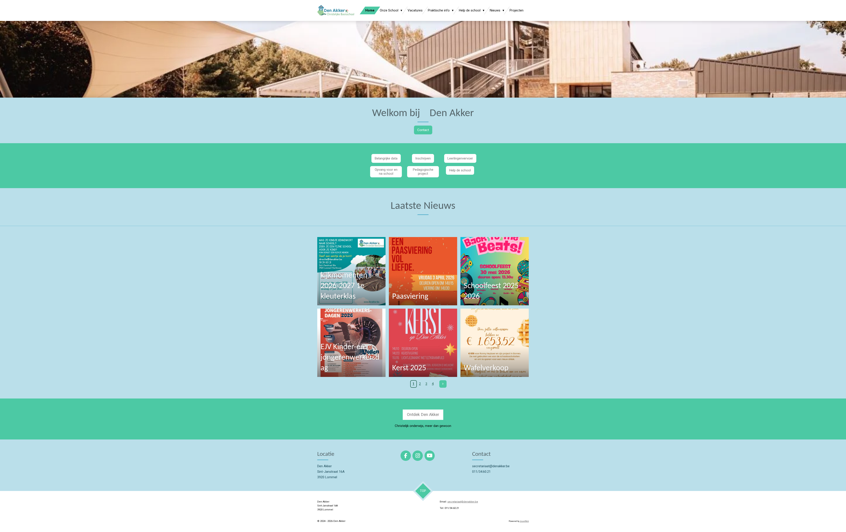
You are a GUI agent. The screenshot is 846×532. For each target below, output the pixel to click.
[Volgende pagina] (443, 384)
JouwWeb (524, 521)
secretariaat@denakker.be (462, 501)
